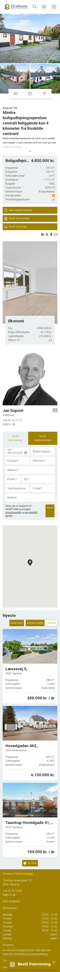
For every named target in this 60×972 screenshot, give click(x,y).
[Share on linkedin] (42, 234)
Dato (10, 449)
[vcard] (55, 412)
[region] (30, 566)
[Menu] (53, 6)
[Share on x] (47, 234)
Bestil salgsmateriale (42, 438)
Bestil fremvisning (15, 438)
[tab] (15, 438)
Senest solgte (35, 622)
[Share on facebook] (51, 234)
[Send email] (55, 234)
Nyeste (52, 622)
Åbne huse (17, 622)
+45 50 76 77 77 (12, 420)
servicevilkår (31, 512)
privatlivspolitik (13, 512)
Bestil (50, 507)
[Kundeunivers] (44, 6)
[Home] (16, 6)
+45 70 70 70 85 (12, 890)
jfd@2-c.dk (9, 424)
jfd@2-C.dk (9, 894)
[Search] (34, 6)
